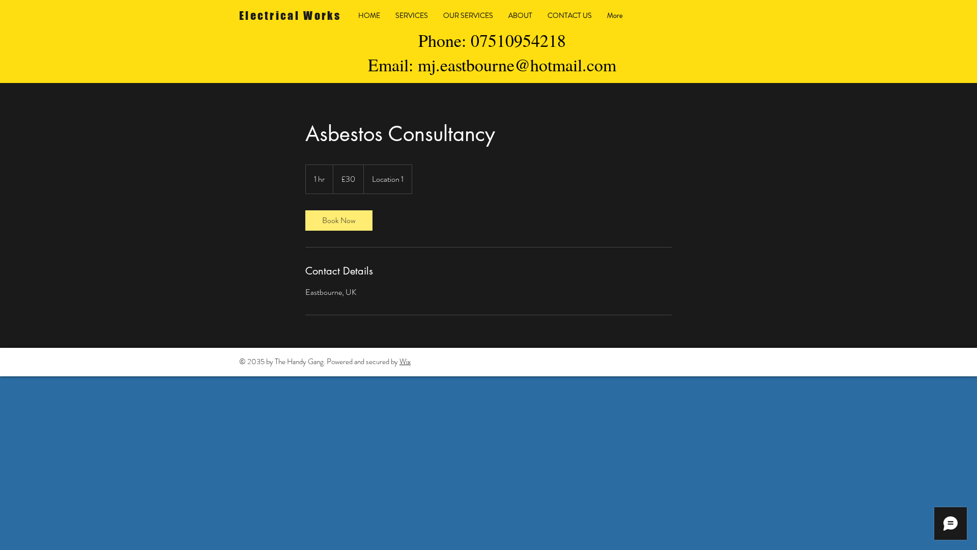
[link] (338, 220)
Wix (405, 361)
